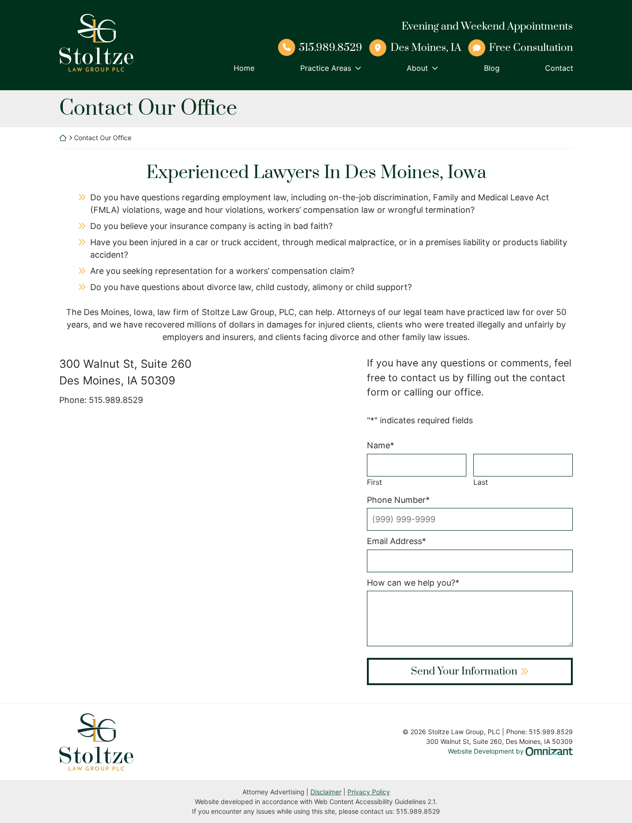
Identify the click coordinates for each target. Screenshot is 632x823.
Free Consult (531, 48)
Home (244, 68)
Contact (559, 68)
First (374, 482)
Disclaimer (325, 792)
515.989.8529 (330, 48)
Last (480, 482)
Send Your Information (464, 671)
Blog (492, 68)
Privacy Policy (368, 792)
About (417, 68)
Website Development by (510, 750)
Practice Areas (325, 68)
